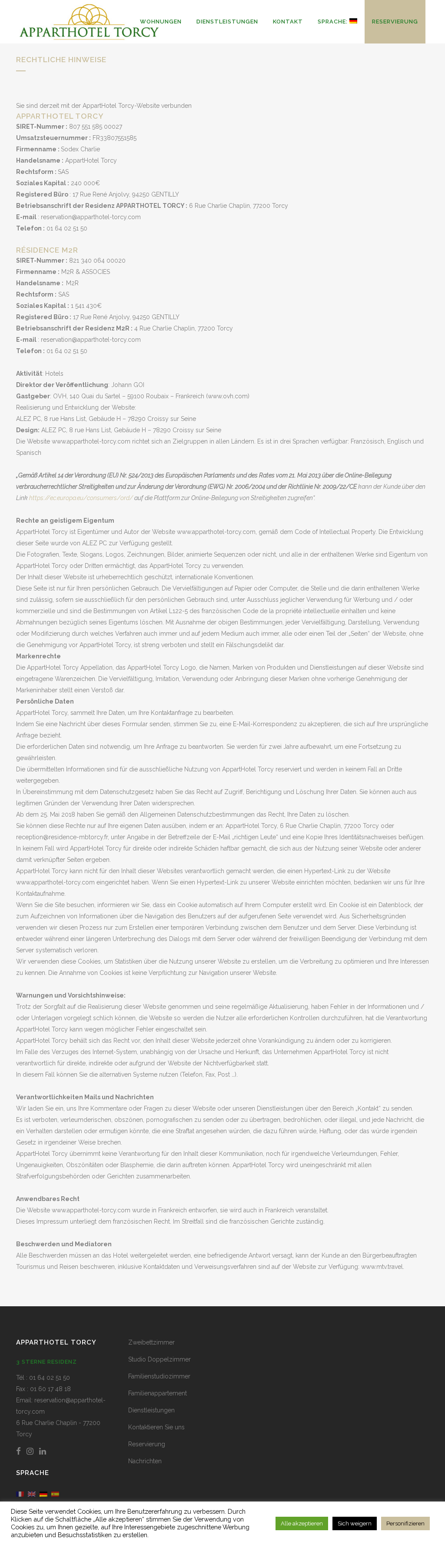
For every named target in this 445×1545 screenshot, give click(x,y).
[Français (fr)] (20, 1493)
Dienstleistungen (151, 1410)
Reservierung (146, 1444)
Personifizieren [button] (405, 1523)
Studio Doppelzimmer (159, 1359)
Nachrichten (145, 1461)
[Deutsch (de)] (43, 1493)
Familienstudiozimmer (159, 1376)
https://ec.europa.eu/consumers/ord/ (81, 497)
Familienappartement (157, 1393)
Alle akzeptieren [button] (302, 1523)
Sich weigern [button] (355, 1523)
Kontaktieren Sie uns (156, 1427)
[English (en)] (32, 1493)
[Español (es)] (55, 1493)
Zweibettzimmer (151, 1342)
